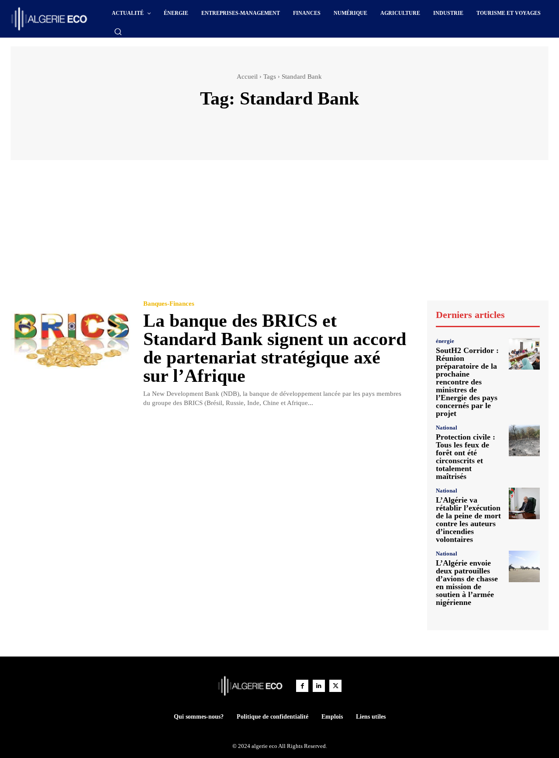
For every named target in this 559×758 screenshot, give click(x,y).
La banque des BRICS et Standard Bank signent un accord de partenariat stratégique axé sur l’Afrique (274, 348)
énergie (445, 341)
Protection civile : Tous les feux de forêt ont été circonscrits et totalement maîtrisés (465, 457)
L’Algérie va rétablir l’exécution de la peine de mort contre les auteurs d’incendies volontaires (468, 520)
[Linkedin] (319, 686)
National (446, 427)
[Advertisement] (279, 234)
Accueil (247, 76)
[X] (335, 686)
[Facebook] (302, 686)
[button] (118, 31)
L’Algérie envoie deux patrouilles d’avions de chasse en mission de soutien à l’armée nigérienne (467, 583)
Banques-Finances (168, 303)
